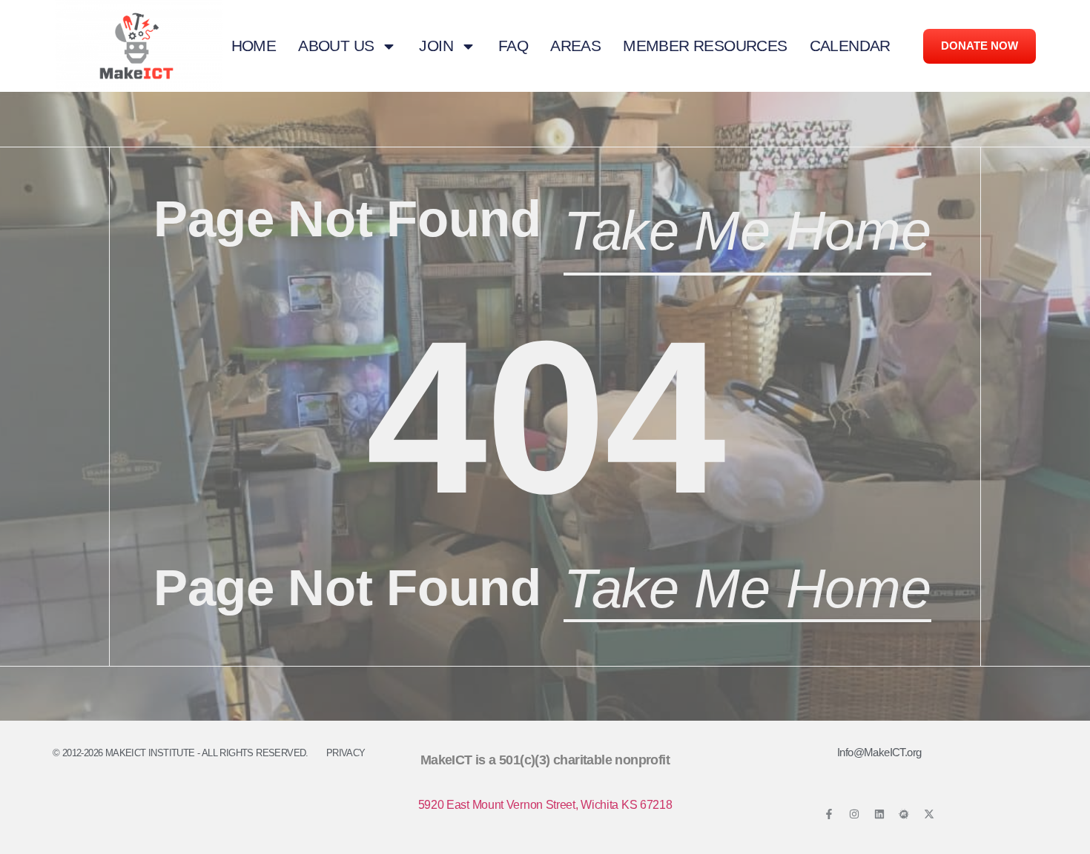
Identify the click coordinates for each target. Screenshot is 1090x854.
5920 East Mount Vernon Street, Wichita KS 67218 (545, 804)
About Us (336, 45)
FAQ (513, 45)
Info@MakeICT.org (879, 752)
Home (254, 45)
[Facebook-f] (829, 814)
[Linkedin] (879, 814)
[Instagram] (854, 814)
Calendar (850, 45)
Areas (575, 45)
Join (436, 45)
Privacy (346, 752)
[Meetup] (904, 814)
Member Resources (705, 45)
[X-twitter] (929, 814)
